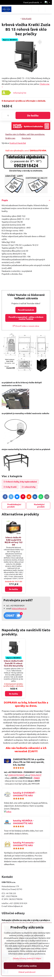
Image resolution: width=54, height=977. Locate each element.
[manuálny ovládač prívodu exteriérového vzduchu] (15, 444)
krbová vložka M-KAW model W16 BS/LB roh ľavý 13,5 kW (13, 541)
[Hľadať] (35, 9)
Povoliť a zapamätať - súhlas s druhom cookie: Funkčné (26, 318)
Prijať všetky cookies (27, 965)
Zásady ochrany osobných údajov (27, 958)
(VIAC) (37, 778)
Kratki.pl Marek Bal (18, 143)
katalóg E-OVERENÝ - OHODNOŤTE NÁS (24, 794)
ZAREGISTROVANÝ (16, 775)
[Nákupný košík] (41, 9)
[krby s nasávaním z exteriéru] (15, 408)
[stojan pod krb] (15, 471)
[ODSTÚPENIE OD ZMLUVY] (36, 192)
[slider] (18, 768)
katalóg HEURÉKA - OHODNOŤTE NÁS (23, 822)
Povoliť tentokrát (26, 310)
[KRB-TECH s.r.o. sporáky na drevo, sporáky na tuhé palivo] (26, 811)
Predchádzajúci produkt (14, 505)
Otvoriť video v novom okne (27, 326)
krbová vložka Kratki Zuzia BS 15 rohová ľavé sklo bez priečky (13, 663)
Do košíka (32, 115)
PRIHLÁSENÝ (35, 775)
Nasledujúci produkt (39, 505)
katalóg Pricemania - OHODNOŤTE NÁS (24, 844)
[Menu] (48, 9)
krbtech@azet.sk (19, 608)
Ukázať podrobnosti (27, 972)
